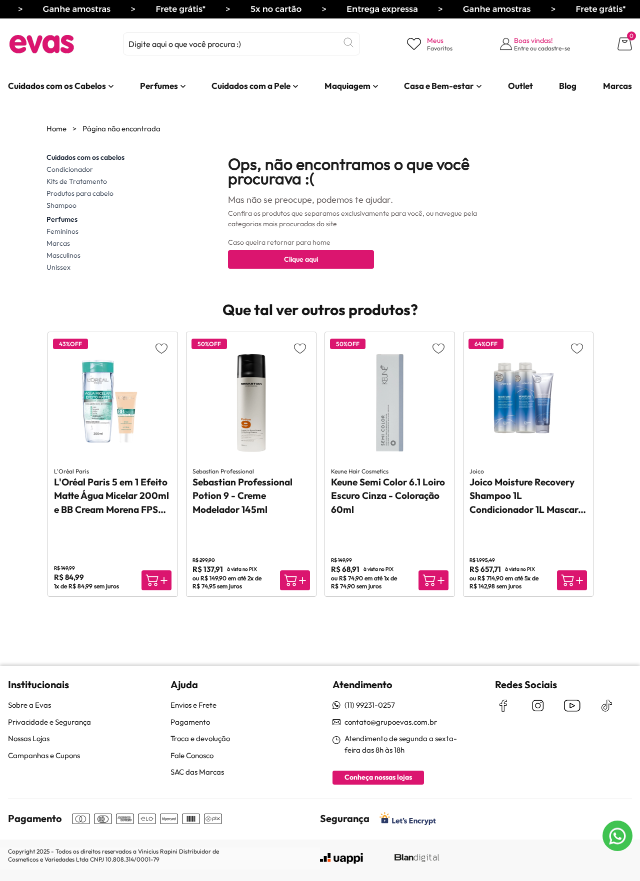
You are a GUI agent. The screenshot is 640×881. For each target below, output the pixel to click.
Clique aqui (301, 259)
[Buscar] (349, 42)
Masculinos (63, 255)
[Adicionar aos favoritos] (161, 348)
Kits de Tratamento (76, 181)
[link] (57, 85)
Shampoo (61, 205)
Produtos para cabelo (80, 193)
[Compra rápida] (157, 580)
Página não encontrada (121, 128)
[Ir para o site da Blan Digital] (416, 859)
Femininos (62, 231)
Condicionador (69, 169)
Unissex (58, 267)
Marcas (58, 243)
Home (56, 128)
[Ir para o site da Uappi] (341, 858)
